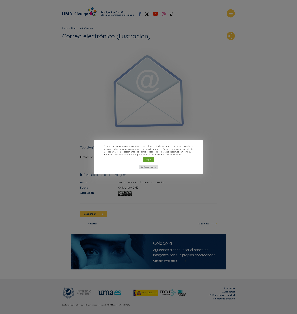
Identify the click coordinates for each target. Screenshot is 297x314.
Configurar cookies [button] (148, 167)
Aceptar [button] (148, 159)
